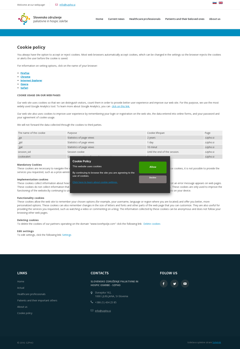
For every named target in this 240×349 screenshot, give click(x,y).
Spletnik (216, 342)
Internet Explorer (31, 80)
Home (20, 281)
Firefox (25, 73)
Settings (66, 234)
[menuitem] (99, 18)
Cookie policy (24, 313)
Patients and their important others (37, 300)
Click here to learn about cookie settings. (95, 182)
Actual (20, 287)
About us (22, 306)
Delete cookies (151, 223)
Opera (24, 84)
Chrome (25, 76)
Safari (24, 87)
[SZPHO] (42, 19)
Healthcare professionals (31, 294)
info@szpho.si (67, 4)
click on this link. (121, 106)
